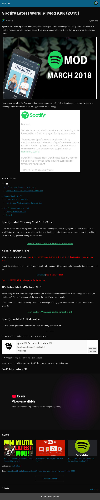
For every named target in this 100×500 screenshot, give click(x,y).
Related (9, 215)
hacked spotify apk (14, 471)
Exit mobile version (50, 496)
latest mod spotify (30, 471)
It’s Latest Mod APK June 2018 (16, 199)
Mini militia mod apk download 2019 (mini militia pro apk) (18, 459)
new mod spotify (53, 471)
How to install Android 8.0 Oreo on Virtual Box (24, 190)
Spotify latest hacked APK (16, 211)
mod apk (42, 471)
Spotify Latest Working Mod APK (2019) (20, 187)
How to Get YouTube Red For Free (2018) (49, 459)
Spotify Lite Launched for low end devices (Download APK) (81, 459)
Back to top (94, 489)
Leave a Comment (50, 479)
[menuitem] (18, 451)
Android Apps (17, 466)
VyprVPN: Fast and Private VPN (34, 343)
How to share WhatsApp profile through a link (24, 203)
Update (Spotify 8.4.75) (13, 196)
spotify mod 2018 (68, 471)
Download (50, 331)
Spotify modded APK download (16, 208)
